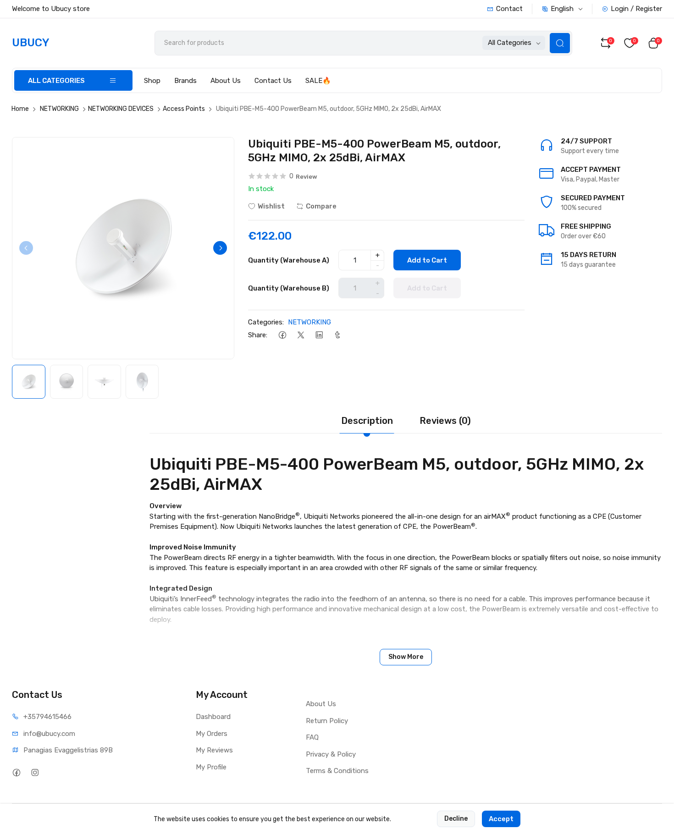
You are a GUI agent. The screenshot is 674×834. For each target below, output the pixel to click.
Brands (185, 81)
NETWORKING (59, 109)
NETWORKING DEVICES (121, 109)
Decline (456, 819)
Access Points (184, 109)
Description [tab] (367, 420)
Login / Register (636, 9)
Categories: (266, 322)
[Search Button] (560, 43)
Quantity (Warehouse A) (288, 260)
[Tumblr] (337, 335)
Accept (501, 819)
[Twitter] (301, 335)
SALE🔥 (318, 81)
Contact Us (273, 81)
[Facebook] (282, 335)
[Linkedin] (319, 335)
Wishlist (271, 206)
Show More (405, 657)
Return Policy (327, 721)
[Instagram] (35, 772)
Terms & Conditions (337, 771)
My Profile (211, 767)
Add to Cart (427, 260)
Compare (321, 206)
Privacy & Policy (331, 754)
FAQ (312, 737)
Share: (257, 335)
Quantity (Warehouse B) (288, 288)
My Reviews (214, 750)
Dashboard (213, 717)
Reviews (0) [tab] (445, 420)
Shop (152, 81)
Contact (509, 9)
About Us (225, 81)
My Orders (211, 734)
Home (20, 109)
